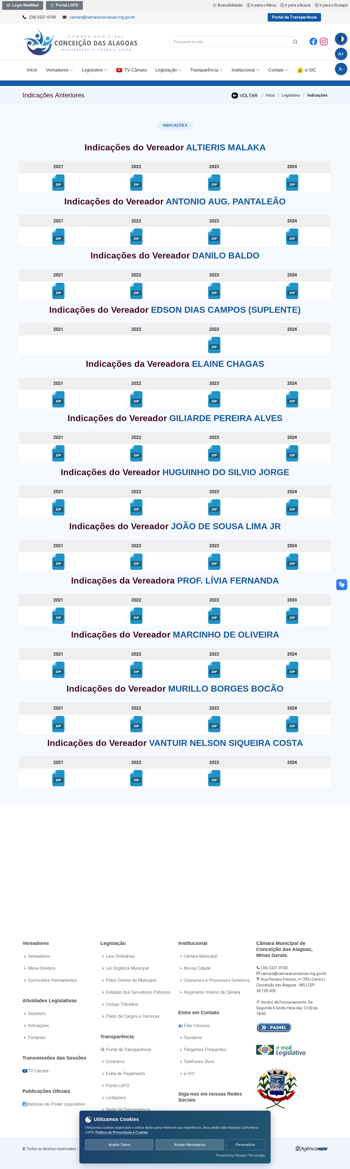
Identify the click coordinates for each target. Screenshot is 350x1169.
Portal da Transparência (294, 17)
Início (32, 70)
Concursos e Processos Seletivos (217, 980)
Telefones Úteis (199, 1061)
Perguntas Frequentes (205, 1049)
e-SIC (310, 70)
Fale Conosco (197, 1025)
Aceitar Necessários (189, 1145)
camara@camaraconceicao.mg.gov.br (102, 17)
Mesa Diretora (41, 968)
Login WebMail (25, 5)
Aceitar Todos (119, 1145)
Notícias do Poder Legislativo (56, 1104)
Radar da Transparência (128, 1109)
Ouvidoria (193, 1037)
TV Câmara (135, 70)
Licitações (116, 1097)
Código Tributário (122, 1004)
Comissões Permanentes (52, 980)
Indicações (38, 1025)
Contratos (115, 1061)
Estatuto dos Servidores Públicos (138, 992)
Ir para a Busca (298, 5)
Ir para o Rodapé (334, 5)
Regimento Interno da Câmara (212, 992)
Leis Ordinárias (120, 956)
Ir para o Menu (264, 5)
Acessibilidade (230, 5)
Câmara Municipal (200, 956)
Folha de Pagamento (125, 1073)
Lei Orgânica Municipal (127, 968)
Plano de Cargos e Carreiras (132, 1016)
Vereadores (39, 956)
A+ (341, 54)
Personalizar (245, 1145)
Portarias (36, 1037)
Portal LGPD (67, 5)
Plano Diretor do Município (131, 980)
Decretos (37, 1013)
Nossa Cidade (197, 968)
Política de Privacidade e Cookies (121, 1132)
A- (341, 69)
